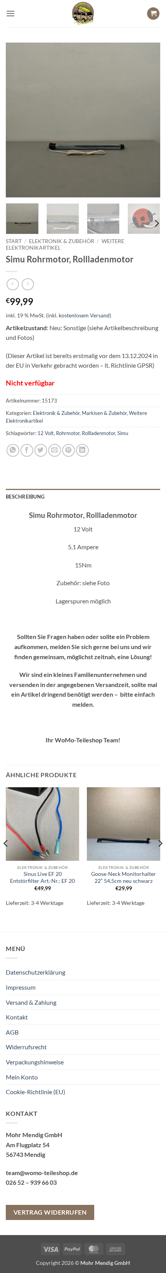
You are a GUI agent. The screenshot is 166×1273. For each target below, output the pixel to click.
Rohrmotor (68, 433)
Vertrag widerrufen (50, 1212)
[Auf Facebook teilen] (26, 450)
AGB (12, 1032)
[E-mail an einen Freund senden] (54, 450)
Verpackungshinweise (35, 1062)
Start (14, 241)
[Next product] (13, 284)
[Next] (147, 120)
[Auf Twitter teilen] (40, 450)
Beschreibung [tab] (25, 496)
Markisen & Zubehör (104, 413)
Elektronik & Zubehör (61, 241)
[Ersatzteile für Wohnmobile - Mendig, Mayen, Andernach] (83, 13)
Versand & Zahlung (31, 1002)
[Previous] (18, 120)
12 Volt (45, 433)
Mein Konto (22, 1077)
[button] (10, 13)
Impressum (21, 987)
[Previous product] (28, 284)
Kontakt (17, 1017)
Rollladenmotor (98, 433)
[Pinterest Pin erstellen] (68, 450)
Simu (122, 433)
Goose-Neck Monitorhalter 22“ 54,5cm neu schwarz (123, 877)
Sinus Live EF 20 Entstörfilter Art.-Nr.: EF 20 (42, 877)
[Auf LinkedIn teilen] (82, 450)
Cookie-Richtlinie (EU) (35, 1091)
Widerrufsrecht (26, 1046)
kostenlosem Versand (84, 315)
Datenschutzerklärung (35, 972)
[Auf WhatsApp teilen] (13, 450)
